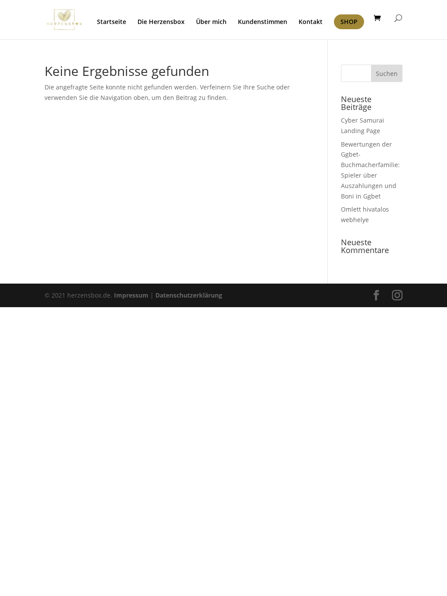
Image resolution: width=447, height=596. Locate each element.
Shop (349, 21)
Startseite (111, 22)
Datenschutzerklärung (188, 295)
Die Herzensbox (161, 22)
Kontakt (311, 22)
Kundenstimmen (262, 22)
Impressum (131, 295)
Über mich (211, 22)
